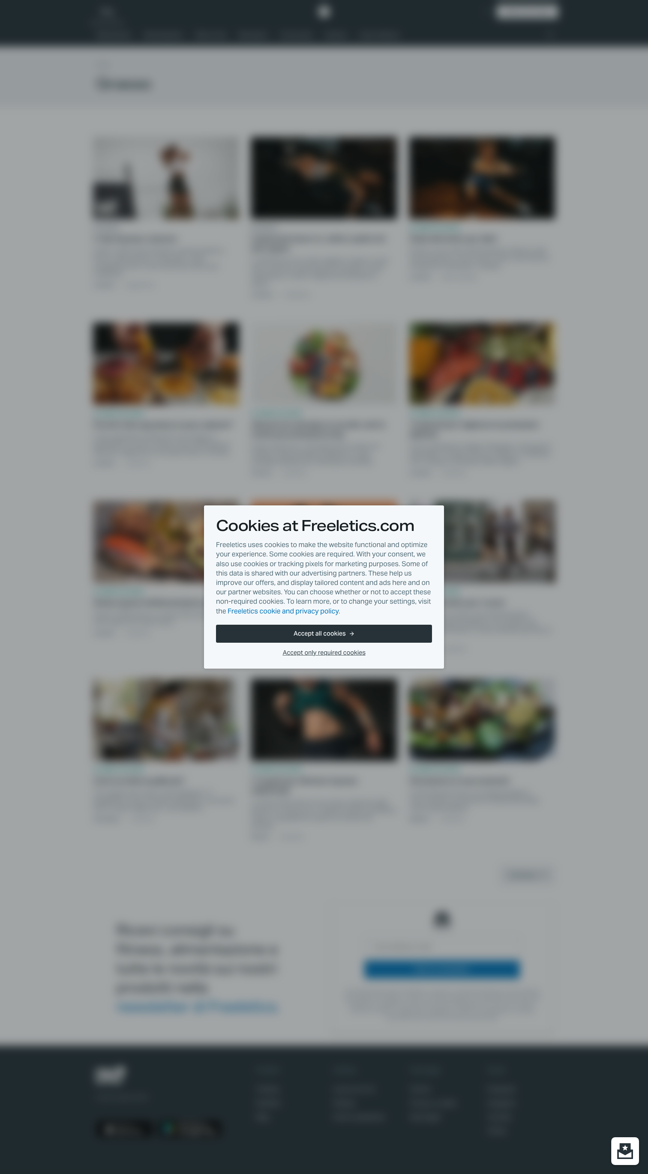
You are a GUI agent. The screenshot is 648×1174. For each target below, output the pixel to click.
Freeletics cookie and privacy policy (283, 611)
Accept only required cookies (324, 653)
